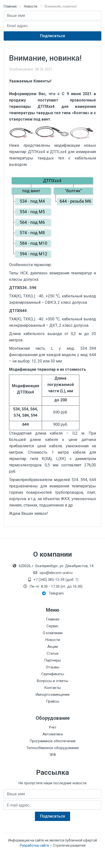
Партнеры (52, 660)
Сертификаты (52, 674)
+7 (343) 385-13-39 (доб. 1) (55, 579)
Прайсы (52, 701)
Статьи (52, 653)
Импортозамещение (52, 694)
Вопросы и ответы (52, 681)
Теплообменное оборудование (52, 748)
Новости (30, 6)
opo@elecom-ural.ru (56, 573)
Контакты (52, 687)
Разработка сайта (34, 845)
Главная (10, 6)
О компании (53, 633)
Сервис (52, 626)
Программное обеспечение (53, 741)
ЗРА (52, 755)
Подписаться (52, 36)
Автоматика (52, 734)
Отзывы (52, 667)
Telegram (56, 593)
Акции (52, 646)
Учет (52, 727)
